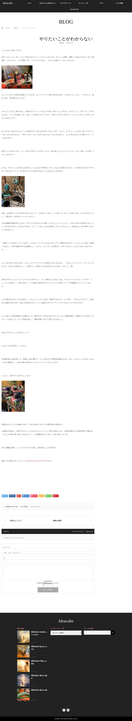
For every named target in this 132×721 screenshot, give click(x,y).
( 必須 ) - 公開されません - (12, 552)
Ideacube (8, 3)
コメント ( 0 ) (89, 531)
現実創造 (61, 43)
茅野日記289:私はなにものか (39, 648)
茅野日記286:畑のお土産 (39, 690)
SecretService (74, 9)
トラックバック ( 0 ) (77, 531)
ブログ (101, 3)
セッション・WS (83, 3)
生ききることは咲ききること (48, 3)
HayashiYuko (14, 506)
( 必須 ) (6, 547)
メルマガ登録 (119, 3)
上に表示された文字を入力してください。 (48, 583)
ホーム (30, 3)
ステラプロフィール (65, 3)
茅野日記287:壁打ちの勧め (39, 677)
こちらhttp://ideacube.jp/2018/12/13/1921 (36, 461)
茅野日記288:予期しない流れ (39, 662)
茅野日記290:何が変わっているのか (39, 633)
